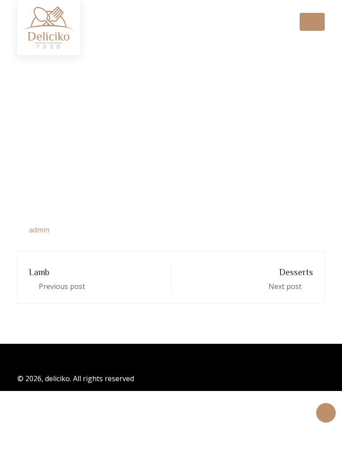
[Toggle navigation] (312, 22)
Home (118, 130)
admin (39, 230)
